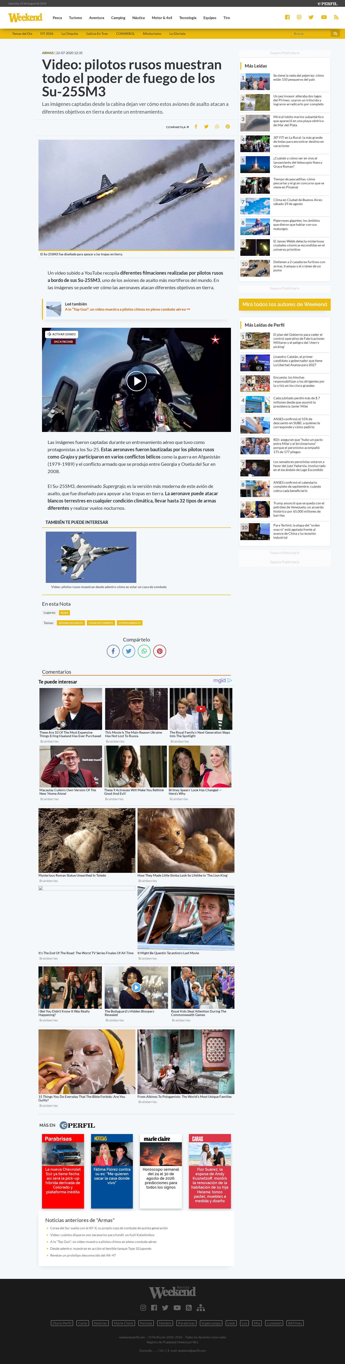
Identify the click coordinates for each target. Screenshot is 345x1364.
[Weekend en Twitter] (165, 1308)
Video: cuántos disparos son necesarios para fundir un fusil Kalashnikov (102, 1235)
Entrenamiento (130, 622)
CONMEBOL (125, 34)
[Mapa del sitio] (201, 1308)
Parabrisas (186, 1323)
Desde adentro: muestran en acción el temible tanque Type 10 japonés (100, 1248)
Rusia (64, 612)
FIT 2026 (46, 34)
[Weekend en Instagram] (143, 1308)
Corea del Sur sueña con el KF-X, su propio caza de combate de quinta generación (109, 1228)
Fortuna (146, 1323)
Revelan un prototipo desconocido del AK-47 (83, 1255)
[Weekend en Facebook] (154, 1308)
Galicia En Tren (97, 34)
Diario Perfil (62, 1323)
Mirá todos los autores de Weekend (284, 304)
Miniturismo (152, 34)
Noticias (100, 1323)
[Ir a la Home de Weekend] (172, 1292)
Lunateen (274, 1323)
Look (231, 1323)
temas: (49, 623)
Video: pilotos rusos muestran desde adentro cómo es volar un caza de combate (108, 587)
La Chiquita (69, 34)
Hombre (165, 1323)
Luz (244, 1323)
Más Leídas (256, 65)
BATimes (295, 1323)
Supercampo (211, 1323)
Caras (82, 1323)
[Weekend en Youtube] (177, 1308)
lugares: (50, 612)
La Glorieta (177, 34)
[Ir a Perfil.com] (327, 3)
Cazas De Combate (101, 622)
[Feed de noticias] (189, 1308)
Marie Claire (123, 1323)
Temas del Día (22, 34)
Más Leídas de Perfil (264, 325)
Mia (257, 1323)
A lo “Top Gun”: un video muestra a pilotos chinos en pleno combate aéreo (125, 309)
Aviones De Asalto (71, 622)
